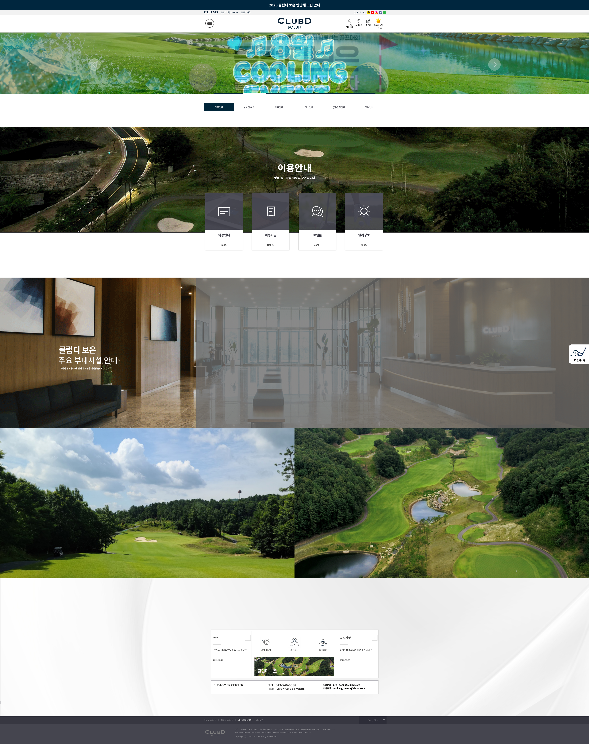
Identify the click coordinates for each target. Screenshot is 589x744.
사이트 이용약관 (210, 720)
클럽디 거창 (246, 12)
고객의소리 (266, 649)
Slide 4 (225, 93)
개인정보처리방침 (245, 720)
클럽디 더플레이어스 (229, 12)
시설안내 (279, 107)
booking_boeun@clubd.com (349, 688)
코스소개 (294, 649)
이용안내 (219, 107)
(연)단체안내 (339, 107)
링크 (224, 221)
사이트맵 (259, 720)
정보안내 (369, 107)
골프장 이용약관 (227, 720)
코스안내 (309, 107)
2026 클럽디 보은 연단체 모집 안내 (294, 5)
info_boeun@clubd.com (346, 684)
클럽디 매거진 (359, 12)
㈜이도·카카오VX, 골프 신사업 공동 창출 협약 (230, 649)
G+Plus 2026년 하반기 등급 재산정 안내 (357, 649)
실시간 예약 (249, 107)
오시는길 (323, 649)
